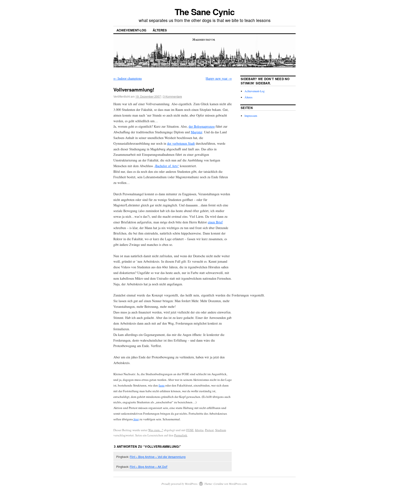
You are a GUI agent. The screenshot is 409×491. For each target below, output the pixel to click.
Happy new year (219, 78)
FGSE (190, 430)
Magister (196, 132)
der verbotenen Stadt (181, 143)
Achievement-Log (131, 30)
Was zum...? (155, 430)
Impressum (251, 115)
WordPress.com (238, 484)
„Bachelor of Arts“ (166, 166)
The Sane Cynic (205, 11)
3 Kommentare (172, 96)
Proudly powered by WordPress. (179, 484)
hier (136, 419)
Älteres (160, 30)
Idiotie (199, 430)
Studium (220, 430)
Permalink (180, 435)
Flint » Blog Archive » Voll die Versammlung (158, 457)
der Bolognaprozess (202, 126)
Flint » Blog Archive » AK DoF (149, 467)
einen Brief (215, 222)
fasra (161, 385)
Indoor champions (127, 78)
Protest (209, 430)
